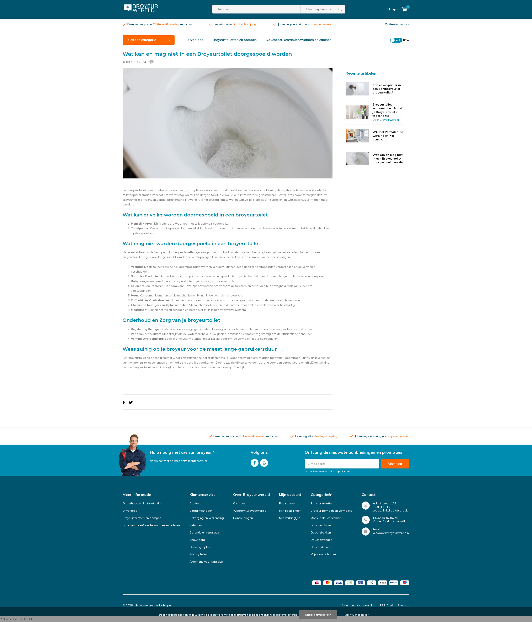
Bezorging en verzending (207, 518)
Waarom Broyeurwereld (249, 511)
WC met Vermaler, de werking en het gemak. (388, 135)
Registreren (287, 503)
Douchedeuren (321, 547)
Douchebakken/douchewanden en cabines (298, 40)
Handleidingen (243, 518)
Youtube (264, 463)
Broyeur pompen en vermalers (331, 511)
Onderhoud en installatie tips (142, 503)
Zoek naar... (340, 9)
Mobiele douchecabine (326, 518)
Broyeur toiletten (322, 503)
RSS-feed (386, 605)
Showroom (197, 540)
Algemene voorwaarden (206, 561)
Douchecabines (321, 525)
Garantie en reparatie (204, 532)
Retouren (196, 525)
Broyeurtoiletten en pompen (235, 40)
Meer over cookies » (357, 614)
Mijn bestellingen (290, 511)
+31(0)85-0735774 (385, 518)
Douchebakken (321, 532)
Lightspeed (166, 605)
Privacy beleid (199, 554)
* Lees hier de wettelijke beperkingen (327, 471)
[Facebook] (124, 402)
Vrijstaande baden (323, 554)
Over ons (239, 503)
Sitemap (403, 605)
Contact (195, 503)
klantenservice (198, 461)
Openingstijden (200, 547)
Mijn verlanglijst (289, 518)
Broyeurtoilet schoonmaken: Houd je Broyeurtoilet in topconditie (387, 110)
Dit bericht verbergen (318, 614)
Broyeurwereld (389, 119)
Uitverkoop (195, 40)
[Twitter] (131, 402)
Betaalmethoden (201, 511)
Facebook (255, 463)
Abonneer (395, 464)
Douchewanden (321, 540)
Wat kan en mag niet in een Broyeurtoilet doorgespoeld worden (388, 158)
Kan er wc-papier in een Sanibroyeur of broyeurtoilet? (387, 88)
